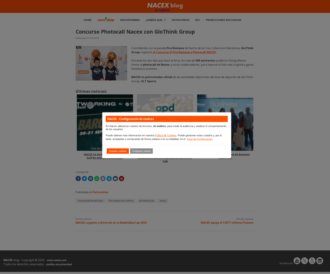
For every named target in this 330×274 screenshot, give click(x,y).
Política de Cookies (165, 135)
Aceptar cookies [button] (117, 151)
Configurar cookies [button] (141, 151)
